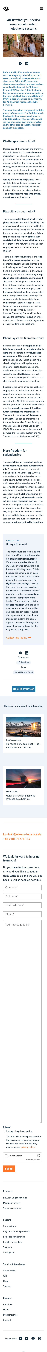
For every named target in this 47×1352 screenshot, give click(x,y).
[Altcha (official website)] (38, 1156)
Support (7, 1286)
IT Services (23, 662)
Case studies (9, 1271)
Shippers (7, 1247)
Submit (9, 1168)
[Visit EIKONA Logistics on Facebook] (25, 1339)
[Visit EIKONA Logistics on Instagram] (38, 1339)
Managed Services (23, 672)
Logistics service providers (16, 1232)
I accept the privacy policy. (19, 1131)
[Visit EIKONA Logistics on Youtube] (32, 1339)
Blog (5, 1281)
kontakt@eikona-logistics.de (22, 834)
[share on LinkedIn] (27, 63)
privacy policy (28, 1147)
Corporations (9, 1226)
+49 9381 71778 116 (16, 839)
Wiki (5, 1276)
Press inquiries (10, 1315)
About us (7, 1304)
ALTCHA (37, 1159)
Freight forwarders (12, 1242)
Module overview (11, 1203)
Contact (7, 1320)
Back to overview (23, 689)
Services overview (12, 1208)
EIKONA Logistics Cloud (15, 1198)
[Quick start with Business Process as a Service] (23, 785)
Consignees (8, 1253)
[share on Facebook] (20, 63)
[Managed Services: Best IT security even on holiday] (23, 733)
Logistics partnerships (14, 1237)
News (6, 1310)
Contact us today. (16, 637)
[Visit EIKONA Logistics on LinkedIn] (19, 1339)
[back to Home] (6, 10)
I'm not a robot (15, 1156)
